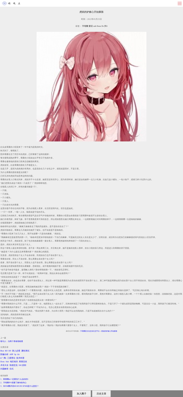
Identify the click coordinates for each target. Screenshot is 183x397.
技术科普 (20, 358)
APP (11, 354)
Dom (2, 362)
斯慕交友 (23, 362)
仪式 (12, 369)
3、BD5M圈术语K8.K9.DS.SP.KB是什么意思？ (19, 386)
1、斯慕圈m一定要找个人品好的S (14, 379)
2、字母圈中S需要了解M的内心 (13, 383)
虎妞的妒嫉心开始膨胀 (109, 331)
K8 (6, 351)
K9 (10, 351)
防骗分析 (4, 354)
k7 (1, 358)
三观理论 (11, 358)
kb (18, 354)
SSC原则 (22, 365)
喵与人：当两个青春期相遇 (11, 341)
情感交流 (14, 365)
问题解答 (4, 369)
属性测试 (25, 351)
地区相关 (14, 362)
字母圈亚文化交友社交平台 (90, 331)
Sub (7, 362)
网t (5, 358)
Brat (2, 351)
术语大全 (4, 365)
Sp (15, 354)
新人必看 (16, 351)
